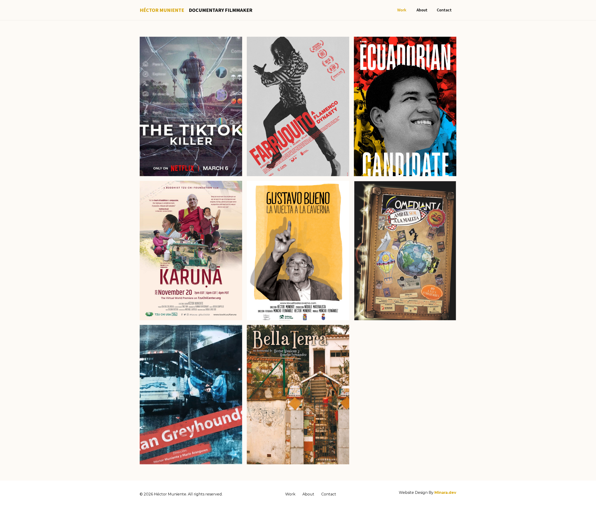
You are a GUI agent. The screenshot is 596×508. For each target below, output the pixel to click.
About (422, 10)
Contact (444, 10)
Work (402, 10)
